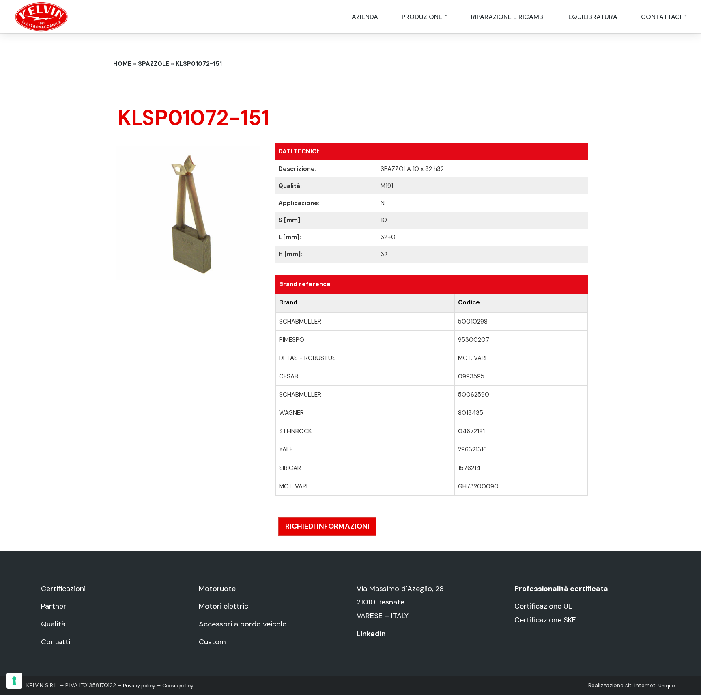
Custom (212, 642)
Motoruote (217, 589)
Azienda (365, 17)
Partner (53, 606)
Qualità (53, 624)
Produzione (423, 17)
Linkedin (371, 634)
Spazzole (153, 64)
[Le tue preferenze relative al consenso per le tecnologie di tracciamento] (14, 681)
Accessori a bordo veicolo (243, 624)
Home (122, 64)
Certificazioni (63, 589)
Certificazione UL (543, 606)
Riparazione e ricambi (508, 17)
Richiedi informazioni (327, 526)
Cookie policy (178, 685)
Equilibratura (592, 17)
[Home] (41, 16)
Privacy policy (139, 685)
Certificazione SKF (545, 620)
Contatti (55, 642)
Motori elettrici (224, 606)
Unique (666, 685)
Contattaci (662, 17)
